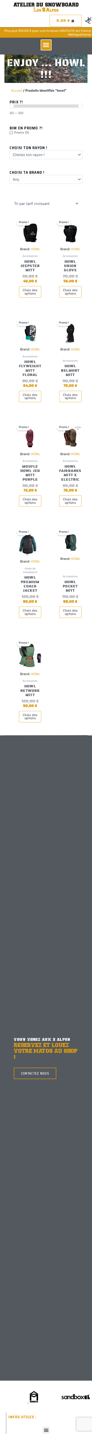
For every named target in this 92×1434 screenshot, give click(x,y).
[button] (46, 44)
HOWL (35, 249)
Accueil (16, 90)
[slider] (11, 106)
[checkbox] (46, 132)
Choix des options (30, 291)
